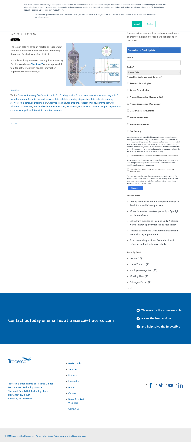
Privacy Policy (41, 436)
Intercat (36, 110)
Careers (72, 393)
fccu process (82, 95)
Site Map (81, 436)
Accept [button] (137, 24)
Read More (15, 90)
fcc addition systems (51, 110)
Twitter (160, 385)
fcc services (26, 107)
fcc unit (51, 95)
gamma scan (103, 103)
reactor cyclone (88, 103)
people (136, 258)
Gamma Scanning (27, 95)
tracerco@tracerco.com (91, 320)
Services (72, 369)
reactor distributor (42, 107)
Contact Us (73, 409)
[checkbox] (154, 107)
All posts (13, 123)
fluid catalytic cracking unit (33, 103)
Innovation (73, 381)
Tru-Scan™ (37, 64)
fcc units (32, 99)
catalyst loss (25, 110)
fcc (57, 95)
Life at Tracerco (140, 264)
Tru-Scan (41, 95)
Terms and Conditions (68, 436)
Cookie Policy (53, 436)
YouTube (170, 385)
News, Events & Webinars (76, 401)
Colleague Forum (141, 282)
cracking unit (109, 95)
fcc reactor (72, 107)
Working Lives (140, 276)
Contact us (18, 320)
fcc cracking (73, 103)
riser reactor (59, 107)
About (71, 387)
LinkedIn (180, 385)
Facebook (150, 385)
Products (72, 375)
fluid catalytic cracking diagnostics (71, 99)
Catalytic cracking (57, 103)
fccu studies (95, 95)
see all (129, 288)
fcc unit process (45, 99)
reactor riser (84, 107)
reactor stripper (99, 107)
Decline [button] (150, 24)
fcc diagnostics (67, 95)
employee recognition (143, 270)
